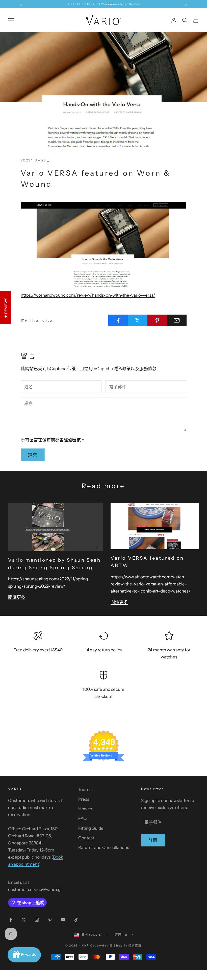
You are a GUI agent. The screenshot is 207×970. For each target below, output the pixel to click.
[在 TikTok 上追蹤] (76, 919)
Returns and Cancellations (103, 847)
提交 (33, 454)
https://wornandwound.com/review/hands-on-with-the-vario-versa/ (88, 295)
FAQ (82, 818)
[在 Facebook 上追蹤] (10, 919)
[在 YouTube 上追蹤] (63, 919)
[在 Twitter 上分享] (137, 320)
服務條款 (148, 368)
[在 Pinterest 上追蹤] (50, 919)
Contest (86, 837)
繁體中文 (121, 934)
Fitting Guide (91, 828)
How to (85, 808)
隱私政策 (122, 368)
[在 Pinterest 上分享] (157, 320)
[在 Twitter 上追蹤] (23, 919)
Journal (85, 789)
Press (83, 799)
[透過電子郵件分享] (176, 320)
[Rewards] (24, 954)
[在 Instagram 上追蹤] (36, 919)
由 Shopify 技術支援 (126, 945)
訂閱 (153, 840)
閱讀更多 (16, 597)
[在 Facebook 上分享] (118, 320)
